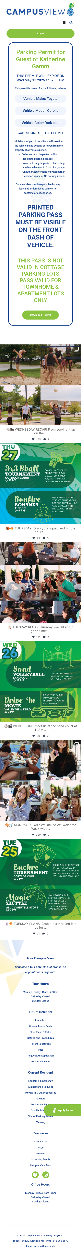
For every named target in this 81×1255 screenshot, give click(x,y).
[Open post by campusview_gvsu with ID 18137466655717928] (40, 780)
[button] (64, 22)
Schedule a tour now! (28, 967)
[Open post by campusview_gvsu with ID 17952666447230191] (40, 483)
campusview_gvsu (39, 348)
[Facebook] (35, 1174)
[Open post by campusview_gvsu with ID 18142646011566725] (40, 681)
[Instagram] (45, 1174)
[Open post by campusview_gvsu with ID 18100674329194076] (40, 879)
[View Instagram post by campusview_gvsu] (77, 420)
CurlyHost (58, 1235)
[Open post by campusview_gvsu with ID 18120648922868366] (40, 384)
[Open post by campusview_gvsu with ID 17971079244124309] (40, 582)
